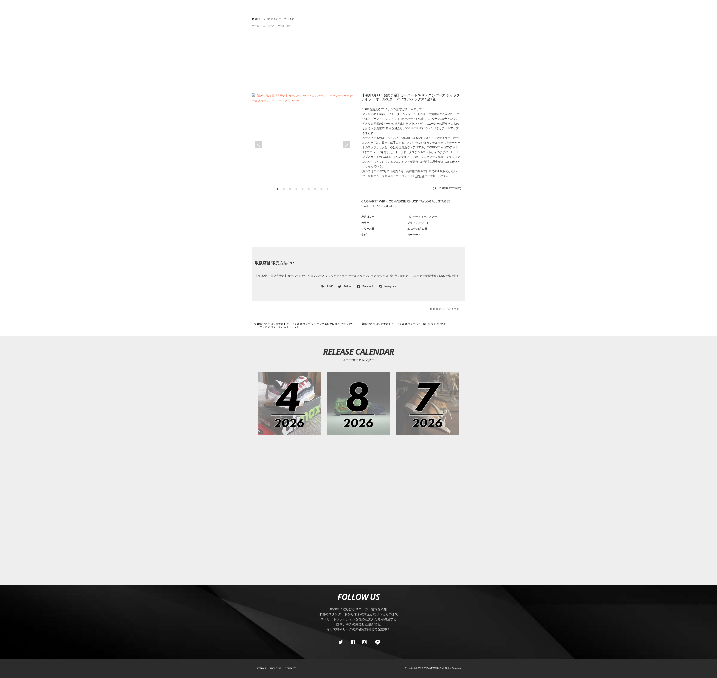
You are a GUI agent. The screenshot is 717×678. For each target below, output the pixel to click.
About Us (275, 668)
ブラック (412, 222)
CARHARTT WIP (449, 188)
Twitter (347, 286)
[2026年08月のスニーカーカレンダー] (358, 403)
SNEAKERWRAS (432, 668)
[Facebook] (352, 642)
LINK (329, 287)
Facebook (368, 286)
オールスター (429, 216)
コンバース (413, 216)
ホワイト (424, 222)
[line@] (376, 642)
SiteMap (261, 668)
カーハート (413, 234)
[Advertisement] (364, 61)
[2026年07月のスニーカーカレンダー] (427, 403)
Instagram (390, 286)
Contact (290, 668)
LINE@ (419, 175)
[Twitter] (340, 642)
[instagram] (364, 642)
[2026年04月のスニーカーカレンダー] (289, 403)
